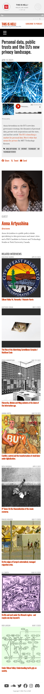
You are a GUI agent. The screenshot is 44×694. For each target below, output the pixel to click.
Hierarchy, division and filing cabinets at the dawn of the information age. (20, 404)
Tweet (16, 160)
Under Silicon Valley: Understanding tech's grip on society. (19, 669)
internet (24, 149)
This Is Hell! (9, 24)
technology (32, 149)
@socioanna (6, 228)
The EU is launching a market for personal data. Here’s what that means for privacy (20, 137)
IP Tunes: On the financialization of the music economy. (18, 510)
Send (25, 160)
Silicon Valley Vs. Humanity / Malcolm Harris (17, 299)
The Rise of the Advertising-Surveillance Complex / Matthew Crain (20, 351)
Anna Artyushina (11, 149)
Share (7, 160)
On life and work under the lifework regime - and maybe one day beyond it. (19, 616)
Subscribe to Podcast (34, 23)
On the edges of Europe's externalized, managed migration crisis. (18, 563)
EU (19, 149)
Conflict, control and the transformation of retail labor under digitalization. (21, 457)
